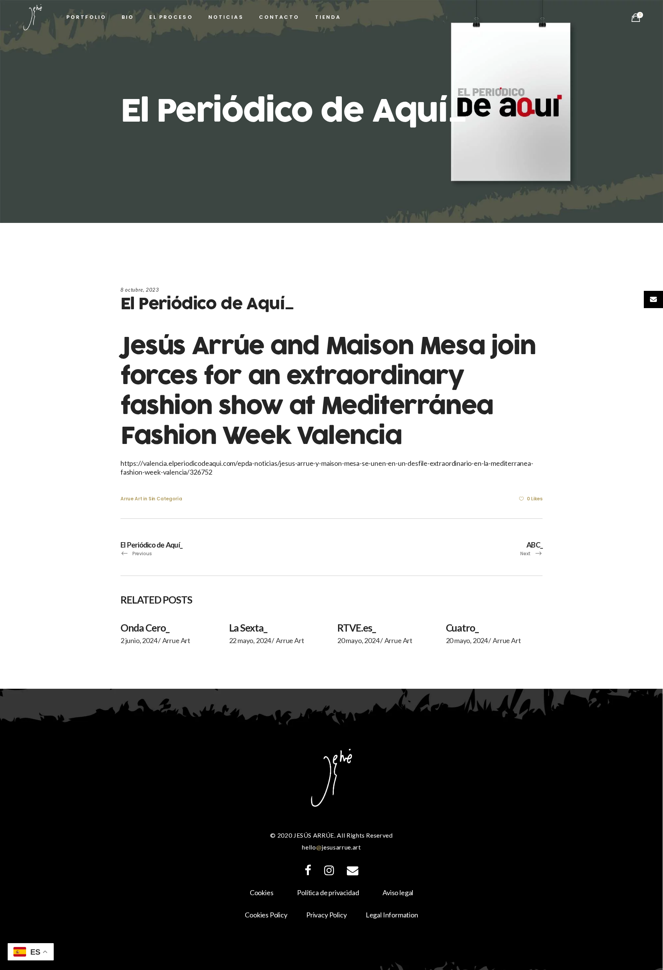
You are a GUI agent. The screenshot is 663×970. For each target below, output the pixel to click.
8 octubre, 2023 (139, 290)
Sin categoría (165, 498)
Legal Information (392, 915)
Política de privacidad (328, 892)
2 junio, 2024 (138, 640)
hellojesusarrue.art (331, 847)
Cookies (262, 892)
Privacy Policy (326, 915)
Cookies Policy (266, 915)
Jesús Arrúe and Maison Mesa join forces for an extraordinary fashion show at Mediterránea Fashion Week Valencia (327, 391)
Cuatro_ (462, 628)
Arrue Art (131, 498)
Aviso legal (398, 892)
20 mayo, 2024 (358, 640)
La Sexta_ (248, 628)
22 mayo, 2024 (250, 640)
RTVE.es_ (356, 628)
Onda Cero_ (144, 628)
